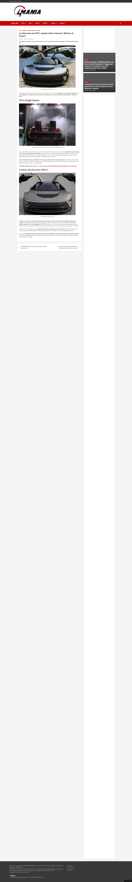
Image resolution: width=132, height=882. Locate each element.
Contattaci (33, 872)
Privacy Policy (70, 868)
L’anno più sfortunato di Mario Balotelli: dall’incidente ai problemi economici (68, 247)
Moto (37, 23)
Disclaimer (70, 870)
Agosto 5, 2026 (88, 90)
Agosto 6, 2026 (88, 70)
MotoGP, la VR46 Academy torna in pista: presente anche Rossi (34, 247)
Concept (24, 30)
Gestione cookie (128, 880)
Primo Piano (14, 23)
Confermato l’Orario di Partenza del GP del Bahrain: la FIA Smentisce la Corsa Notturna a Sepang (98, 86)
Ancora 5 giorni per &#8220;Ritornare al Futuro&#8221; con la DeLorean (58, 166)
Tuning (53, 23)
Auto (22, 23)
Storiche (37, 30)
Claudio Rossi (30, 39)
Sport (45, 23)
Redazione (69, 865)
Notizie (62, 23)
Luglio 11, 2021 (22, 39)
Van (30, 23)
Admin (94, 70)
